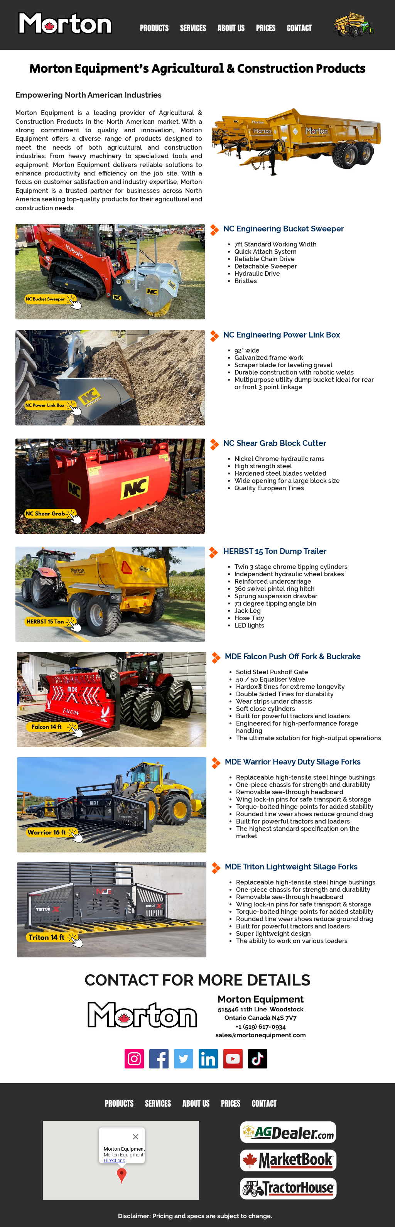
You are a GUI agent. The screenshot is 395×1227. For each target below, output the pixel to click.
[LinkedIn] (208, 1058)
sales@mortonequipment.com (261, 1035)
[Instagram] (134, 1058)
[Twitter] (183, 1058)
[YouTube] (233, 1058)
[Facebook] (159, 1058)
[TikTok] (257, 1058)
